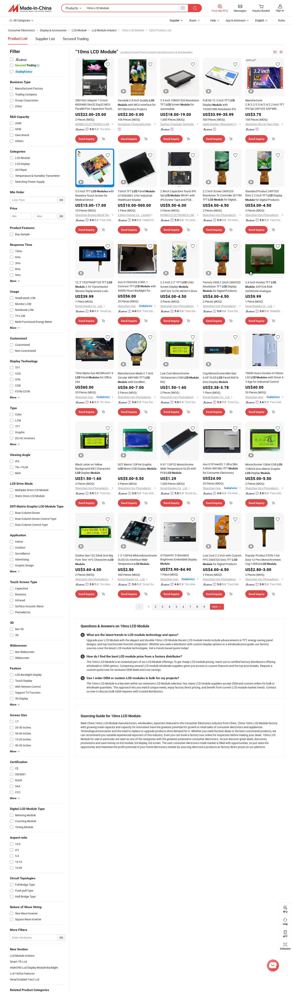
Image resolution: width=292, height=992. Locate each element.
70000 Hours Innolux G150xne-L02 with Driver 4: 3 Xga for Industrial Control (264, 377)
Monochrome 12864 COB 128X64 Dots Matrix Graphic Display (263, 468)
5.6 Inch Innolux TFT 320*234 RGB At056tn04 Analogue (260, 286)
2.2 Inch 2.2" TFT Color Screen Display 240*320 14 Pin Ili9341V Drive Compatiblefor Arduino (179, 286)
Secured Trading (76, 38)
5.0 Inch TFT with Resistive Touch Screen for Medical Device (94, 195)
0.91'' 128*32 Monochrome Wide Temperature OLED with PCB (178, 468)
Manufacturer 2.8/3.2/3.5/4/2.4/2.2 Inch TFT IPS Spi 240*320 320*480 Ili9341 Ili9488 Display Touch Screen (264, 104)
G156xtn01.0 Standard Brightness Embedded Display (178, 559)
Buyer (192, 20)
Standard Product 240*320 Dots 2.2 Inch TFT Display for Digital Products (263, 195)
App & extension (236, 20)
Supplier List (45, 38)
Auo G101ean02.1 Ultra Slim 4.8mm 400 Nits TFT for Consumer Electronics (220, 468)
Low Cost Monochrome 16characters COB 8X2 (179, 377)
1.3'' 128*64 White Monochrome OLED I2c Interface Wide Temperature (137, 560)
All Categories (21, 20)
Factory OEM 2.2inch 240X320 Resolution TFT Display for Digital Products (222, 286)
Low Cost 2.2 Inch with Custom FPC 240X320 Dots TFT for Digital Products (222, 560)
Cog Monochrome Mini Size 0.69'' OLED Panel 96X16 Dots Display (221, 377)
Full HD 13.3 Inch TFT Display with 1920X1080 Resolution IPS (219, 104)
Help (213, 20)
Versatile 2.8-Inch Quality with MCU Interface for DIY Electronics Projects (137, 104)
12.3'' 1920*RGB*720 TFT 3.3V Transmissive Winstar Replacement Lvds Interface (93, 286)
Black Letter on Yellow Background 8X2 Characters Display (92, 468)
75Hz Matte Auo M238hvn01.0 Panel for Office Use (94, 377)
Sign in (280, 10)
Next (215, 606)
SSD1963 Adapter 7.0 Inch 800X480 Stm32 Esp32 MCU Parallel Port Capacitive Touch (93, 104)
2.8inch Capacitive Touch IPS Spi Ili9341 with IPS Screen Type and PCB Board (178, 195)
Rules (281, 20)
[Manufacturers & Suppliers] (29, 8)
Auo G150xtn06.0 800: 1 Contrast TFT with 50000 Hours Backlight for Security (137, 286)
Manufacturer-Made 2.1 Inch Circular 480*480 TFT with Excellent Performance (135, 377)
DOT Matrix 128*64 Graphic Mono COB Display (137, 466)
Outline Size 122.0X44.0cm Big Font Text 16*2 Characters (94, 560)
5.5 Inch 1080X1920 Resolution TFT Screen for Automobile (179, 104)
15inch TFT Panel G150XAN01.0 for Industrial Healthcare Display (136, 195)
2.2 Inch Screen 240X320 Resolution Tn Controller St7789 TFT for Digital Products (222, 195)
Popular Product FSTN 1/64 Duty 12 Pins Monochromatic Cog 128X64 (263, 560)
